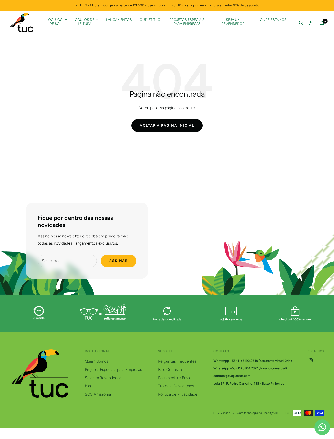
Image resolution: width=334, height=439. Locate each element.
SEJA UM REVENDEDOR (233, 22)
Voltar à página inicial (167, 125)
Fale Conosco (170, 369)
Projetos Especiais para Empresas (113, 369)
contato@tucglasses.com (231, 376)
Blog (88, 386)
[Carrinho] (321, 23)
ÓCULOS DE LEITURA (84, 22)
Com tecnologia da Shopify (255, 413)
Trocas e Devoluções (176, 386)
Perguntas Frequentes (177, 361)
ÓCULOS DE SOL (55, 22)
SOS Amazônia (98, 394)
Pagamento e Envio (174, 377)
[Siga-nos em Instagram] (310, 360)
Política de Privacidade (177, 394)
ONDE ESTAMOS (273, 20)
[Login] (311, 23)
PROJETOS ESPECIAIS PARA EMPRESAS (187, 22)
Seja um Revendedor (103, 377)
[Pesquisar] (301, 23)
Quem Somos (96, 361)
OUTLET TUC (150, 20)
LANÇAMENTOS (119, 20)
